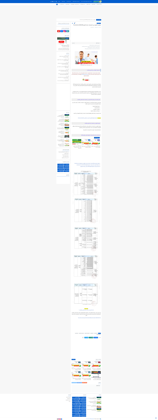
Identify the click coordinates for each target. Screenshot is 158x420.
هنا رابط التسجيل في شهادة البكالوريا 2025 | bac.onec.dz (61, 125)
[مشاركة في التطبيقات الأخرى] (83, 337)
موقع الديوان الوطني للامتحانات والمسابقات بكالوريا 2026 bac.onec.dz (63, 64)
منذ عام (99, 377)
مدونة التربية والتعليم (85, 74)
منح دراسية (67, 171)
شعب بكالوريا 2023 (83, 4)
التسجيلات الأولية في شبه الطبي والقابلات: (94, 45)
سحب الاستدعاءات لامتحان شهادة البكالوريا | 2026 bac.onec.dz (62, 60)
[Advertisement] (79, 12)
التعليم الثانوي (93, 4)
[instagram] (53, 1)
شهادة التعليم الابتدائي (65, 156)
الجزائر (79, 404)
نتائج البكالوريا (63, 1)
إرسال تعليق (98, 385)
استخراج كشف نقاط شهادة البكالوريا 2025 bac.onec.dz (60, 128)
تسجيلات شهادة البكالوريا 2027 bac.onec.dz (86, 1)
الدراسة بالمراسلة (69, 1)
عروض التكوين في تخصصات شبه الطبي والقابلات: (93, 47)
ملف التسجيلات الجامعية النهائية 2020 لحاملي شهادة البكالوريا (89, 166)
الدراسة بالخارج (62, 4)
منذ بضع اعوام (98, 145)
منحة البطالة (61, 171)
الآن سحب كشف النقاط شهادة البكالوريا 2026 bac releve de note (61, 137)
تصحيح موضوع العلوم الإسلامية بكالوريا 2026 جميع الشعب (61, 132)
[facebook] (55, 1)
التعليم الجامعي (67, 4)
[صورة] (67, 115)
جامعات (59, 1)
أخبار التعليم (92, 333)
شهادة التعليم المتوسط (65, 154)
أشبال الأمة (67, 164)
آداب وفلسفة (98, 23)
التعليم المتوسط (66, 167)
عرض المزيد (73, 359)
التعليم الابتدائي (61, 164)
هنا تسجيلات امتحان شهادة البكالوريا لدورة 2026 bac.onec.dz (63, 78)
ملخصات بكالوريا (77, 4)
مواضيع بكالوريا (73, 4)
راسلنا (69, 401)
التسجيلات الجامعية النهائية (76, 1)
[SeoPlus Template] (100, 418)
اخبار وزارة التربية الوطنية (65, 157)
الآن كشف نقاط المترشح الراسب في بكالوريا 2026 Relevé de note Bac (61, 145)
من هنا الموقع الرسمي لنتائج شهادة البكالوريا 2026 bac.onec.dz (60, 116)
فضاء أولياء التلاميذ (61, 169)
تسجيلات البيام (84, 407)
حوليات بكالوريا (84, 409)
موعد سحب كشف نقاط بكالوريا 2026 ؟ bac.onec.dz (88, 19)
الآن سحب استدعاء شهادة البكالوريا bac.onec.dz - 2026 (63, 57)
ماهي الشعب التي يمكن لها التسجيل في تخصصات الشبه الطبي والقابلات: (90, 46)
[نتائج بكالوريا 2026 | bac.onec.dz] (97, 1)
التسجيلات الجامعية (99, 4)
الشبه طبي (67, 169)
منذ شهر (68, 44)
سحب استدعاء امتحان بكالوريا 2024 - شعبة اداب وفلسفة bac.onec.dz (77, 147)
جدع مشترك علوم (76, 407)
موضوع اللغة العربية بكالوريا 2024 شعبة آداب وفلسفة (86, 147)
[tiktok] (51, 1)
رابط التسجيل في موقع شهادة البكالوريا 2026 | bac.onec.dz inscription (63, 71)
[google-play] (56, 1)
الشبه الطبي (76, 333)
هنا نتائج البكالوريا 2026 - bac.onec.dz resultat (65, 46)
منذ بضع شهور (66, 55)
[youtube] (52, 1)
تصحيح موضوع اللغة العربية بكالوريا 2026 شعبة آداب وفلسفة (60, 141)
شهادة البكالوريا (88, 4)
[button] (96, 337)
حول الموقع (68, 398)
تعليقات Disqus (74, 382)
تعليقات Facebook (79, 382)
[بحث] (57, 4)
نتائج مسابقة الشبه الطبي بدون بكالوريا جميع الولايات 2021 (62, 67)
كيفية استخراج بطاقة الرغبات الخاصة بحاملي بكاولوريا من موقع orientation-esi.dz (87, 163)
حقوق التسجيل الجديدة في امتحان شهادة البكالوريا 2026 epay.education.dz (63, 74)
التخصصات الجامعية (87, 333)
